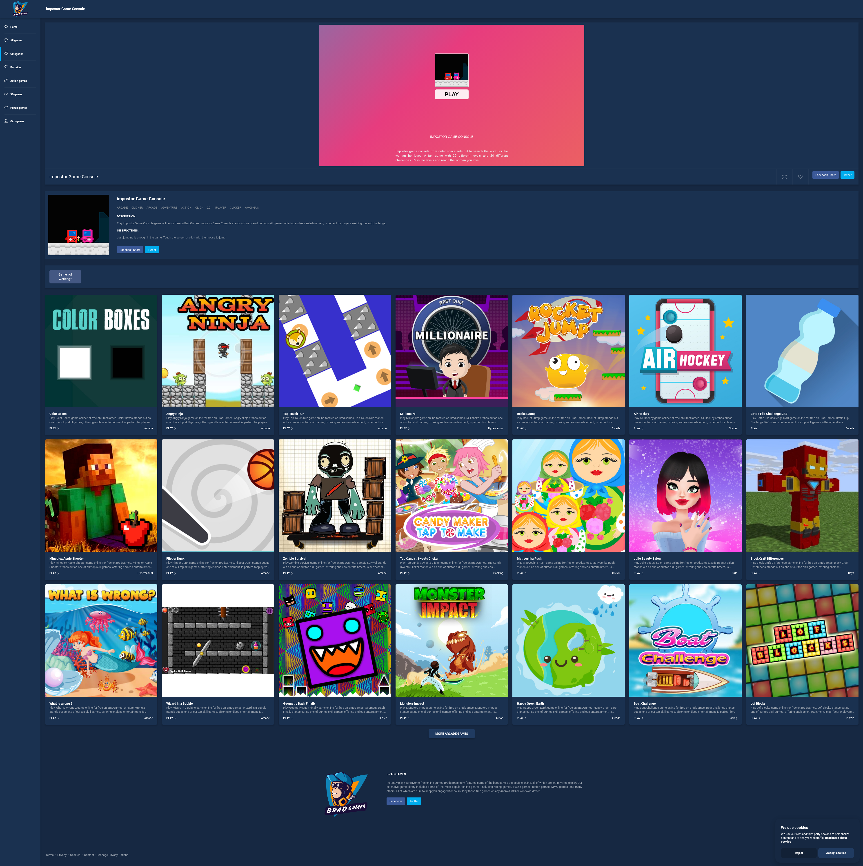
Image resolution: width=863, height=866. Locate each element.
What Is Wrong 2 (60, 703)
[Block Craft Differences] (802, 495)
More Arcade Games (451, 733)
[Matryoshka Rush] (568, 495)
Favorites (15, 67)
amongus (252, 207)
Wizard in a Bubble (179, 703)
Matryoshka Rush (529, 558)
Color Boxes (58, 414)
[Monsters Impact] (452, 640)
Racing (733, 718)
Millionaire (408, 414)
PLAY (52, 428)
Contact (89, 855)
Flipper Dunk (175, 558)
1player (220, 207)
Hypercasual (495, 428)
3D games (16, 94)
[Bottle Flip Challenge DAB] (802, 351)
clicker (235, 207)
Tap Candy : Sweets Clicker (419, 558)
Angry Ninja (174, 414)
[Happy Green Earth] (568, 640)
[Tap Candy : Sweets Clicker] (452, 495)
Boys (851, 573)
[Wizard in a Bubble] (218, 640)
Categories (16, 54)
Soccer (733, 428)
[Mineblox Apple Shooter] (101, 495)
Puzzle (850, 718)
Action (499, 718)
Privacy (62, 855)
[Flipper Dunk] (218, 495)
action (186, 207)
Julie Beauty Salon (647, 558)
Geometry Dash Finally (299, 703)
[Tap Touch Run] (335, 351)
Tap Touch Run (293, 414)
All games (16, 40)
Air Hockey (641, 414)
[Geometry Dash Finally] (335, 640)
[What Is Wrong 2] (101, 640)
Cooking (498, 573)
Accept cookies (836, 853)
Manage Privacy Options (112, 855)
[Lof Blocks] (802, 640)
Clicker (137, 207)
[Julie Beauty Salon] (685, 495)
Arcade (122, 207)
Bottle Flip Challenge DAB (769, 414)
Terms (50, 855)
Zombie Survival (294, 558)
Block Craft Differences (767, 558)
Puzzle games (18, 107)
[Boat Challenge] (685, 640)
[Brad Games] (20, 9)
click (199, 207)
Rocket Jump (526, 414)
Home (13, 27)
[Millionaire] (452, 351)
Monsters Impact (412, 703)
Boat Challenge (645, 703)
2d (209, 207)
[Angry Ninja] (218, 351)
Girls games (17, 121)
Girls (734, 573)
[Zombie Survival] (335, 495)
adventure (169, 207)
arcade (152, 207)
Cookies (75, 855)
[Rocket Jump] (568, 351)
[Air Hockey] (685, 351)
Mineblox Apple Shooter (66, 558)
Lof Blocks (758, 703)
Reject (799, 853)
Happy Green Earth (530, 703)
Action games (18, 80)
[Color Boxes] (101, 351)
